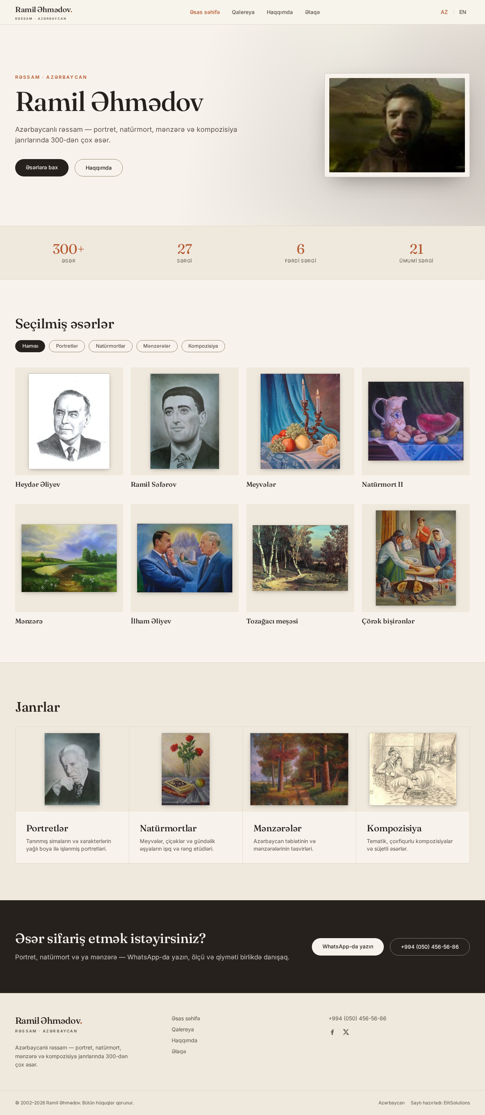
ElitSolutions (457, 1103)
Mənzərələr (157, 346)
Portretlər (67, 346)
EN (463, 12)
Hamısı (30, 346)
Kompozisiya (203, 346)
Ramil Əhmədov (63, 1103)
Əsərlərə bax (42, 167)
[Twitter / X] (346, 1032)
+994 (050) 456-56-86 (430, 946)
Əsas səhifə (205, 12)
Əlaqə (312, 12)
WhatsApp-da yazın (347, 946)
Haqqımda (280, 12)
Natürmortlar (110, 346)
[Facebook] (332, 1032)
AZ (444, 12)
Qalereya (243, 12)
